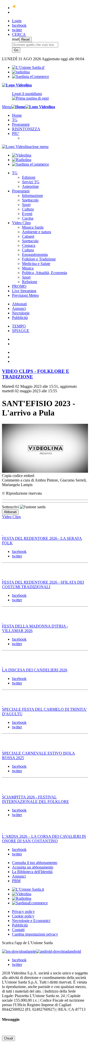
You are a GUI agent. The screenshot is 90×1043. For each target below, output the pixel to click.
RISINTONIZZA (26, 129)
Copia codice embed (18, 475)
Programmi (21, 124)
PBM (16, 881)
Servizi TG (31, 182)
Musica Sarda (33, 227)
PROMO (19, 286)
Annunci (19, 308)
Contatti (18, 930)
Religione (29, 282)
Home (17, 115)
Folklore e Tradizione (39, 259)
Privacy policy (23, 911)
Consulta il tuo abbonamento (34, 862)
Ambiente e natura (36, 232)
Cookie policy (23, 916)
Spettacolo (30, 200)
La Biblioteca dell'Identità (32, 872)
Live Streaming (24, 291)
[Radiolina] (21, 72)
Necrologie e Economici (31, 920)
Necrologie (21, 313)
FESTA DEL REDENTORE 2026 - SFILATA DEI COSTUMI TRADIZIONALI (43, 584)
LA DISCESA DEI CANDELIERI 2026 (34, 670)
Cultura (28, 209)
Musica (28, 268)
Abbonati (19, 304)
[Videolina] (17, 85)
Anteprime (30, 186)
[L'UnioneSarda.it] (28, 889)
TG (15, 120)
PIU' (15, 133)
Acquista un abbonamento (32, 867)
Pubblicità (20, 317)
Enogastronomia (35, 254)
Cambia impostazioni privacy (35, 934)
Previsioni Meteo (25, 295)
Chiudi (8, 1038)
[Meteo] (14, 8)
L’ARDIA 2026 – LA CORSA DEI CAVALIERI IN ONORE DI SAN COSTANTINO (44, 838)
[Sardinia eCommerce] (30, 76)
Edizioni (28, 177)
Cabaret (28, 236)
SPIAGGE (20, 331)
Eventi (27, 214)
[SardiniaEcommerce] (30, 903)
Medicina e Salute (36, 263)
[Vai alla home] (18, 107)
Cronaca (28, 245)
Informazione (32, 195)
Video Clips (21, 223)
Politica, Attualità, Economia (44, 273)
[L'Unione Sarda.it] (28, 67)
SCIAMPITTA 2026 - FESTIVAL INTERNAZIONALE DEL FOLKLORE (35, 799)
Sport (26, 204)
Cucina (27, 218)
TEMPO (19, 326)
